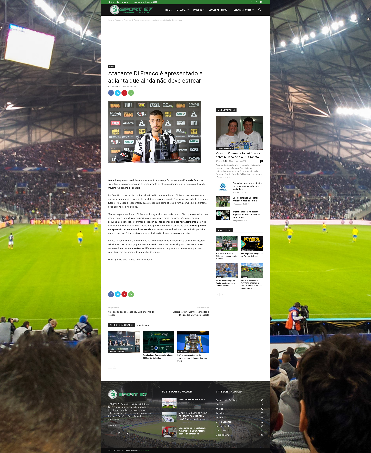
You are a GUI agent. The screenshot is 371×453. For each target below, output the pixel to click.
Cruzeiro (220, 277)
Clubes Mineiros (218, 9)
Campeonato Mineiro (116, 351)
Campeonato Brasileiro (225, 148)
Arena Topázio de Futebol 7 (192, 399)
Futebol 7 (181, 9)
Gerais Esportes (242, 9)
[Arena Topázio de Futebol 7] (169, 403)
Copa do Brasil (183, 351)
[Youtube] (261, 2)
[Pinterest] (124, 93)
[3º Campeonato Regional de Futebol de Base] (252, 243)
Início (110, 20)
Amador (245, 277)
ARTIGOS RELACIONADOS (121, 325)
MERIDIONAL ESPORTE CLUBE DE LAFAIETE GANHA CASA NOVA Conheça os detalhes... (193, 416)
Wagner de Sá (221, 161)
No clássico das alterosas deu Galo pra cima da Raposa (131, 313)
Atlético (118, 20)
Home (168, 9)
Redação (114, 86)
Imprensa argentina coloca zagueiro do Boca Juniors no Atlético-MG (246, 215)
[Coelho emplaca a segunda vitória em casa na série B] (223, 201)
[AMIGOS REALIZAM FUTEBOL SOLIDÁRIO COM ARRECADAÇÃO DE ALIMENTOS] (252, 270)
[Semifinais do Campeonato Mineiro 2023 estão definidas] (158, 342)
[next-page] (114, 366)
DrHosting (145, 450)
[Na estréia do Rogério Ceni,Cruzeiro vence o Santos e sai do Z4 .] (227, 270)
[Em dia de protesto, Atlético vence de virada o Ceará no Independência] (227, 243)
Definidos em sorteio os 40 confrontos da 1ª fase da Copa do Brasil (192, 358)
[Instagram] (256, 2)
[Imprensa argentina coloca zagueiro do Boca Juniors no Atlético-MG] (223, 215)
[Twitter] (118, 93)
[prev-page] (110, 366)
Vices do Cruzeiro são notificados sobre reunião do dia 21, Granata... (238, 155)
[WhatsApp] (131, 93)
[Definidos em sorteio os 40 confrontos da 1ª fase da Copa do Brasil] (193, 342)
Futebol (197, 9)
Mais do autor (143, 325)
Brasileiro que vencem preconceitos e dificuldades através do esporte (191, 313)
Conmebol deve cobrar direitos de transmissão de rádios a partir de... (247, 186)
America (147, 351)
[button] (259, 10)
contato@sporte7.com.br (129, 425)
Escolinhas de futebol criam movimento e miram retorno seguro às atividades (192, 431)
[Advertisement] (185, 43)
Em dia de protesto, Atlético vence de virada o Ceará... (226, 256)
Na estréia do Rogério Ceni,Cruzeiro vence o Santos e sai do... (225, 283)
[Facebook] (251, 2)
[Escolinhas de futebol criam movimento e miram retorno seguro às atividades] (169, 432)
